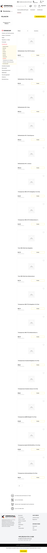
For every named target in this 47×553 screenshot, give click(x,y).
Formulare (4, 42)
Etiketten (4, 77)
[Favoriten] (35, 6)
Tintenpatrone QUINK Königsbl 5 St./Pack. (27, 417)
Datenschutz (35, 526)
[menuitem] (43, 2)
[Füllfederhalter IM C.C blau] (31, 97)
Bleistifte (4, 48)
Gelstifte (4, 55)
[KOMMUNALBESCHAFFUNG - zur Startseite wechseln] (7, 6)
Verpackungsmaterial (6, 70)
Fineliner (4, 51)
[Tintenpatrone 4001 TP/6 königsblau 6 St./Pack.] (31, 294)
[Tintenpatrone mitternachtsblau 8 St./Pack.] (31, 463)
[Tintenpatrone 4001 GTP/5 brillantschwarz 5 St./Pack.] (31, 210)
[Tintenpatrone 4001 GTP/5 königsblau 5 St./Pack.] (31, 182)
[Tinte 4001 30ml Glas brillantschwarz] (31, 266)
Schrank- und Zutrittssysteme (8, 33)
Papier (3, 37)
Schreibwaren (4, 44)
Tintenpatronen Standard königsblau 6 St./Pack (28, 360)
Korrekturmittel (5, 63)
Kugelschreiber (5, 46)
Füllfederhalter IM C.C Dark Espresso (26, 135)
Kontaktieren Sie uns (40, 16)
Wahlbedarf (4, 72)
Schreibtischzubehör (6, 66)
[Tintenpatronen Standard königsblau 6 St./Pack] (31, 350)
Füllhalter (4, 58)
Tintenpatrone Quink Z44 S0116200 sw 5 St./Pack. (29, 445)
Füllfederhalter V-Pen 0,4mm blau (25, 79)
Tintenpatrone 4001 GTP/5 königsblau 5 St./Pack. (29, 191)
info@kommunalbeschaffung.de (25, 2)
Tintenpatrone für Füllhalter (6, 23)
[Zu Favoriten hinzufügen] (43, 35)
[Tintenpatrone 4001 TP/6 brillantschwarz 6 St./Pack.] (31, 322)
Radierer (4, 53)
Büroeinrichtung (5, 79)
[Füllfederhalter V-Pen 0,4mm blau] (31, 69)
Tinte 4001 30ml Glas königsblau (25, 248)
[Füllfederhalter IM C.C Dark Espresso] (31, 125)
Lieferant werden (36, 517)
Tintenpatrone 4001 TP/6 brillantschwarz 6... (28, 332)
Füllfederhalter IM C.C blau (24, 107)
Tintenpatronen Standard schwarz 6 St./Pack (28, 388)
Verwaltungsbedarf (6, 74)
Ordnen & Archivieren (6, 35)
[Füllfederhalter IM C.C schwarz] (31, 153)
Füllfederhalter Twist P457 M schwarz (26, 51)
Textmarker (5, 56)
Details (38, 55)
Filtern (19, 30)
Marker (4, 49)
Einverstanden (23, 551)
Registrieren (35, 519)
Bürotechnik (4, 68)
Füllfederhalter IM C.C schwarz (24, 163)
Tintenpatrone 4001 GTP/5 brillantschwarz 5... (28, 219)
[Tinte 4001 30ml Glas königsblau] (31, 238)
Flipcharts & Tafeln (6, 39)
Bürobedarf (7, 30)
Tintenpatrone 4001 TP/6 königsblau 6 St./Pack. (28, 304)
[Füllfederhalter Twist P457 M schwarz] (31, 41)
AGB (33, 528)
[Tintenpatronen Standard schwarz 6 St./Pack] (31, 379)
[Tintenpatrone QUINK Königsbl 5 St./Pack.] (31, 407)
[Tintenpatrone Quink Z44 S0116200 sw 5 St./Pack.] (31, 435)
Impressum (35, 529)
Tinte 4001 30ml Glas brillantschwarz (26, 276)
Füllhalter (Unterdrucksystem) (8, 61)
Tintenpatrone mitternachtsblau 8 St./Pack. (27, 473)
